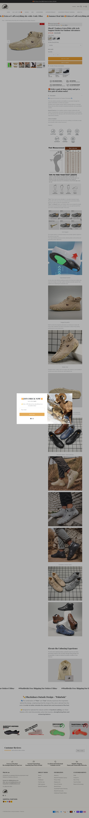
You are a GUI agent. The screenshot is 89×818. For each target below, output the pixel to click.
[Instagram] (33, 418)
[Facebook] (30, 418)
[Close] (70, 395)
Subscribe (32, 414)
